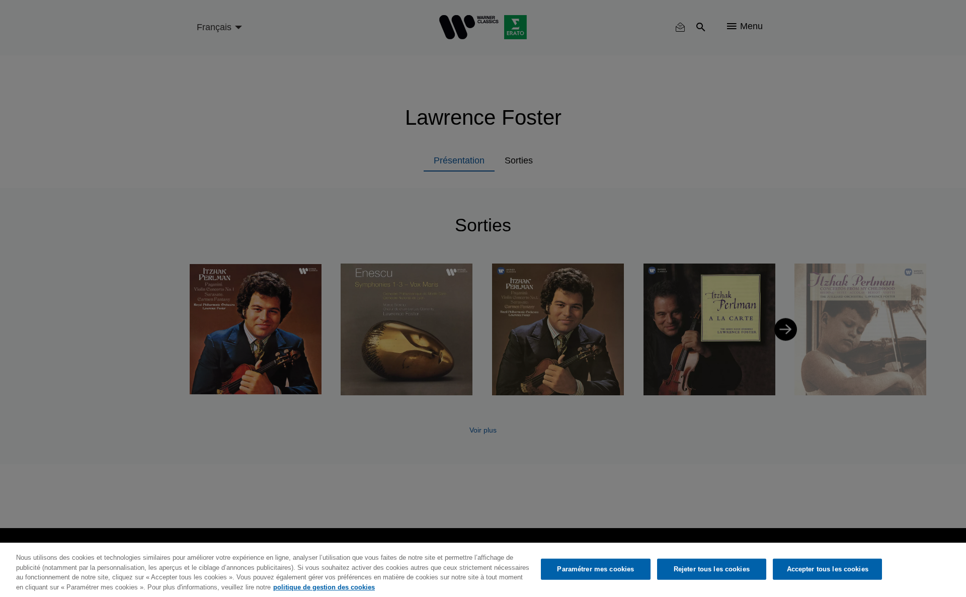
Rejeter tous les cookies (712, 569)
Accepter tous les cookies (827, 569)
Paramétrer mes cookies (595, 569)
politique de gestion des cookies (324, 586)
